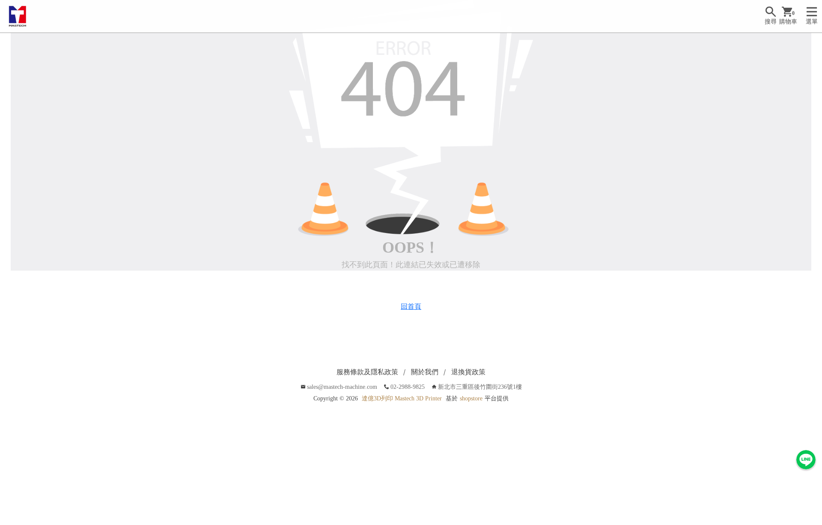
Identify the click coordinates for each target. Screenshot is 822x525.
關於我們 (424, 372)
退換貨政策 (468, 372)
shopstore (471, 398)
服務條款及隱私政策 (367, 372)
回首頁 (411, 306)
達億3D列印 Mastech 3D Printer (402, 398)
